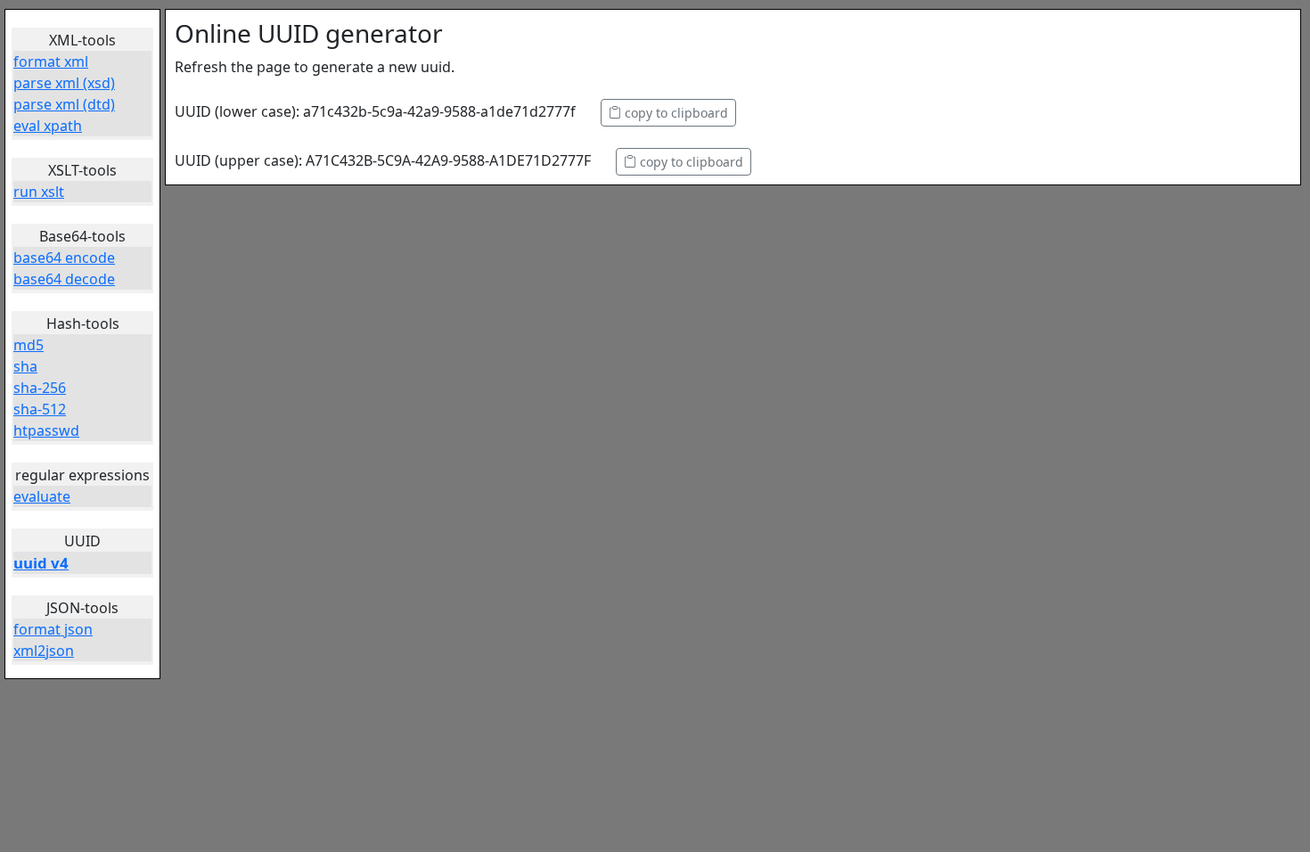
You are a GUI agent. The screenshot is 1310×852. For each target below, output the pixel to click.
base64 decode (64, 279)
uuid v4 (41, 563)
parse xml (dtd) (64, 104)
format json (53, 629)
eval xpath (47, 125)
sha (25, 366)
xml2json (43, 650)
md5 (28, 345)
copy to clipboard (674, 112)
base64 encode (64, 257)
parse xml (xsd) (64, 83)
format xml (50, 61)
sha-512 (39, 409)
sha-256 (39, 387)
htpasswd (46, 430)
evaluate (41, 496)
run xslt (38, 191)
